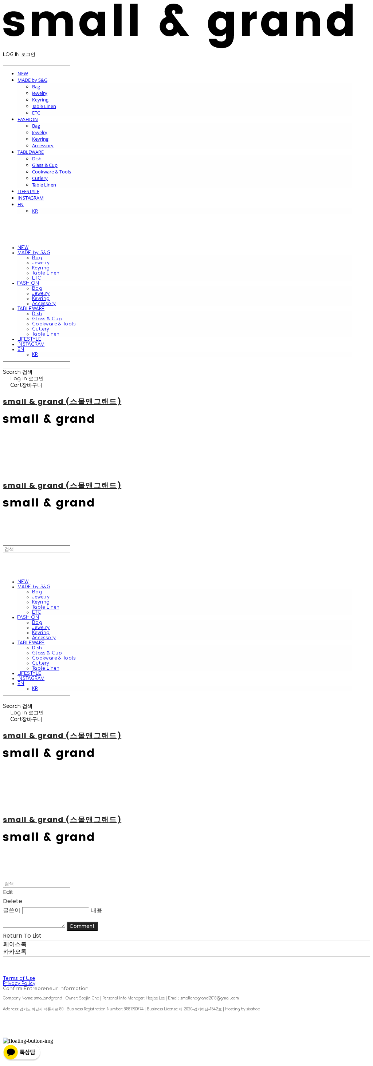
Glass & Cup (45, 165)
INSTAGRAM (30, 198)
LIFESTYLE (28, 191)
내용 (96, 910)
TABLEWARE (30, 152)
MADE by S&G (32, 80)
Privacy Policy (19, 983)
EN (20, 204)
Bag (36, 86)
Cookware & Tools (51, 171)
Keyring (40, 99)
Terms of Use (19, 978)
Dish (37, 158)
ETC (36, 112)
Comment (82, 926)
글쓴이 (11, 910)
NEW (22, 73)
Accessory (43, 145)
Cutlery (40, 178)
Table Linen (44, 106)
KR (35, 211)
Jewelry (39, 93)
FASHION (27, 119)
